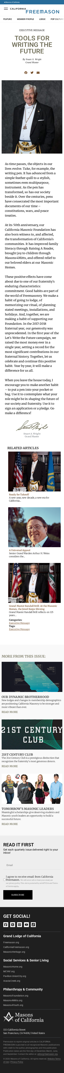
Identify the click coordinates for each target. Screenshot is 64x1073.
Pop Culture (57, 19)
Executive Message (19, 623)
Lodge (42, 19)
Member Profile (25, 19)
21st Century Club (17, 754)
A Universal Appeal (19, 550)
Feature (7, 19)
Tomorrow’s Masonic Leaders (28, 809)
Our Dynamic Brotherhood (25, 697)
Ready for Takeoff (19, 494)
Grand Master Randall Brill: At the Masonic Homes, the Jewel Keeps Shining (33, 607)
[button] (26, 73)
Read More (10, 712)
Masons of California (13, 2)
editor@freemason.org (47, 1054)
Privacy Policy (17, 1062)
